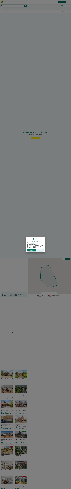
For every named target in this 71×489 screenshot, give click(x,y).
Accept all (31, 250)
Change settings (39, 250)
